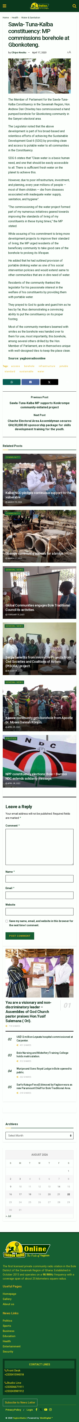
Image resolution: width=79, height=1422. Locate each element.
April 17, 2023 (39, 52)
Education (9, 1336)
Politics (11, 738)
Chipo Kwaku (18, 52)
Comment (13, 825)
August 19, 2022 (14, 671)
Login (30, 1409)
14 (59, 1186)
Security (8, 1351)
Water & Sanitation (30, 17)
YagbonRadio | (20, 1418)
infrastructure (47, 366)
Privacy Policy (13, 1409)
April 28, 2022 (13, 783)
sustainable (26, 371)
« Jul (8, 1216)
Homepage (9, 1294)
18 (29, 1194)
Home (6, 17)
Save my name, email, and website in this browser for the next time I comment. (41, 923)
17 (20, 1194)
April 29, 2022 (13, 727)
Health (15, 17)
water (41, 371)
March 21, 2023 (14, 558)
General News (14, 570)
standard (10, 371)
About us (8, 1304)
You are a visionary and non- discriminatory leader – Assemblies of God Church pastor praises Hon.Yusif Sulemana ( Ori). (28, 1011)
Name (10, 871)
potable (64, 366)
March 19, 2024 (14, 502)
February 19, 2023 (15, 615)
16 (10, 1194)
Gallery (7, 1299)
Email (10, 888)
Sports (7, 1326)
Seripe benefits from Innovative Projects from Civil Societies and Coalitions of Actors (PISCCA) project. (38, 661)
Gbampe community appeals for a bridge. (35, 553)
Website (10, 904)
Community (13, 457)
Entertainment (12, 1346)
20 (49, 1194)
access (15, 366)
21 (59, 1194)
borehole (29, 366)
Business (8, 1331)
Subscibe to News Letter (20, 1402)
